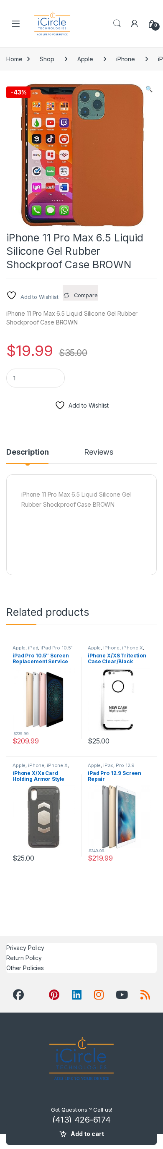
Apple (85, 59)
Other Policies (25, 967)
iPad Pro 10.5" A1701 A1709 (43, 650)
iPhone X (132, 648)
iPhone (125, 59)
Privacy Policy (25, 947)
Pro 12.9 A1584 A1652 (111, 767)
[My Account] (134, 23)
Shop (47, 59)
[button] (149, 89)
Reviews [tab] (98, 452)
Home (14, 59)
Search (117, 23)
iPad (33, 648)
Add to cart (87, 1133)
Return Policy (24, 957)
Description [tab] (27, 452)
